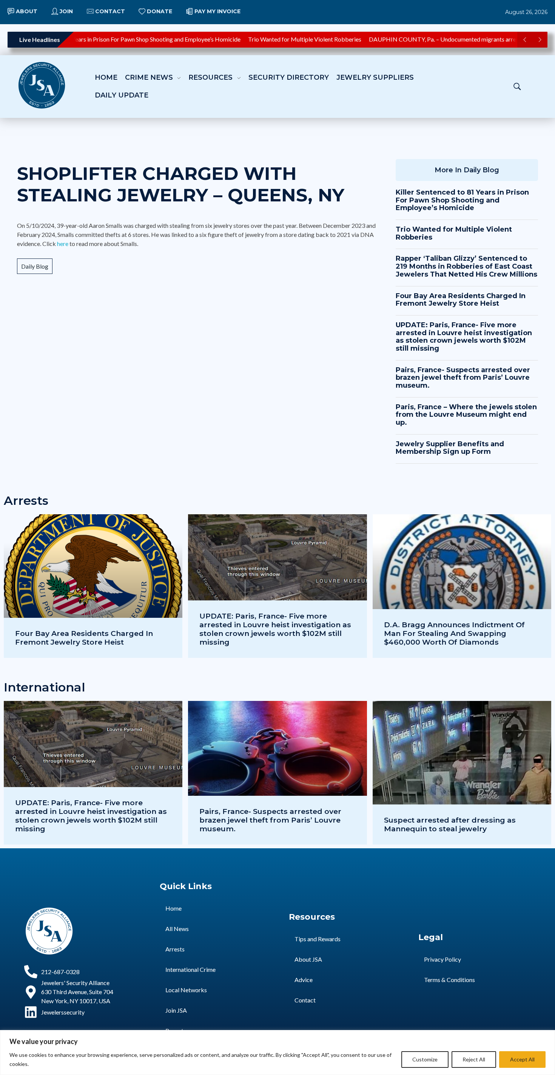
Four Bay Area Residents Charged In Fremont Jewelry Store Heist (461, 300)
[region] (277, 1052)
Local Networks (186, 989)
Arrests (175, 949)
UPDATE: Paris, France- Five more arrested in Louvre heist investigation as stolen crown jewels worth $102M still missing (464, 337)
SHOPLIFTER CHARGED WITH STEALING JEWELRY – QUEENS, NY (180, 184)
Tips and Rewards (317, 938)
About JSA (308, 959)
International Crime (190, 969)
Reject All (473, 1059)
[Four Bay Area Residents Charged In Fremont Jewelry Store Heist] (93, 586)
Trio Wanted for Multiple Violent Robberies (290, 39)
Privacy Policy (442, 959)
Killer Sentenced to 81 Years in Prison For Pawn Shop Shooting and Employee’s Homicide (462, 200)
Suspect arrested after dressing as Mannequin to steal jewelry (450, 824)
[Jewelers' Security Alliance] (41, 85)
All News (177, 928)
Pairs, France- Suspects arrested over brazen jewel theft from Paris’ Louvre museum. (463, 378)
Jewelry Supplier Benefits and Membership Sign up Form (450, 448)
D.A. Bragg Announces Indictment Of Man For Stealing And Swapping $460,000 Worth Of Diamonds (454, 633)
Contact (305, 1000)
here (62, 243)
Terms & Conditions (449, 979)
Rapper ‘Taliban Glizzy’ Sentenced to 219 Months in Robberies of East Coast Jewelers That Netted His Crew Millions (466, 266)
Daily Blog (34, 266)
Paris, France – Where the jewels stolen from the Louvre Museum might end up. (466, 415)
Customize (425, 1059)
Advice (303, 979)
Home (173, 908)
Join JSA (176, 1010)
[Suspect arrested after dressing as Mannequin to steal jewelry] (462, 773)
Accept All (522, 1059)
